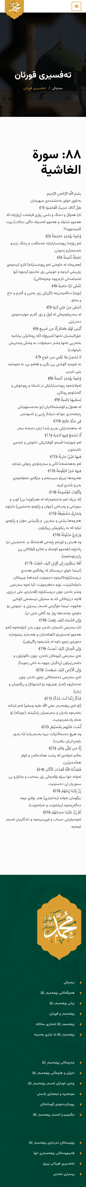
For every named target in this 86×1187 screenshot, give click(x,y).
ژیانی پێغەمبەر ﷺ (62, 1003)
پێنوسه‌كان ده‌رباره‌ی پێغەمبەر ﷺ (52, 1143)
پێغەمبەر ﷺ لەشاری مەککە (55, 1024)
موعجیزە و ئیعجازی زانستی (56, 1094)
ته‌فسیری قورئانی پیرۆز (59, 1163)
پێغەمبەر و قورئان (62, 1014)
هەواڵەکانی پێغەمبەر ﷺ (58, 993)
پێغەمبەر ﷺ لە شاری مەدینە (54, 1034)
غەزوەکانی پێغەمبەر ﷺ (58, 1062)
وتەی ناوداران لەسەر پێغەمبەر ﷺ (51, 1083)
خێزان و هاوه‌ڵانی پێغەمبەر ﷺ (53, 1073)
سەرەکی (57, 88)
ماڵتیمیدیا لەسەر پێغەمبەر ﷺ (54, 1115)
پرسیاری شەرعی (64, 1174)
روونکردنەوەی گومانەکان (57, 1104)
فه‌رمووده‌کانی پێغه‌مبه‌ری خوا (54, 1153)
